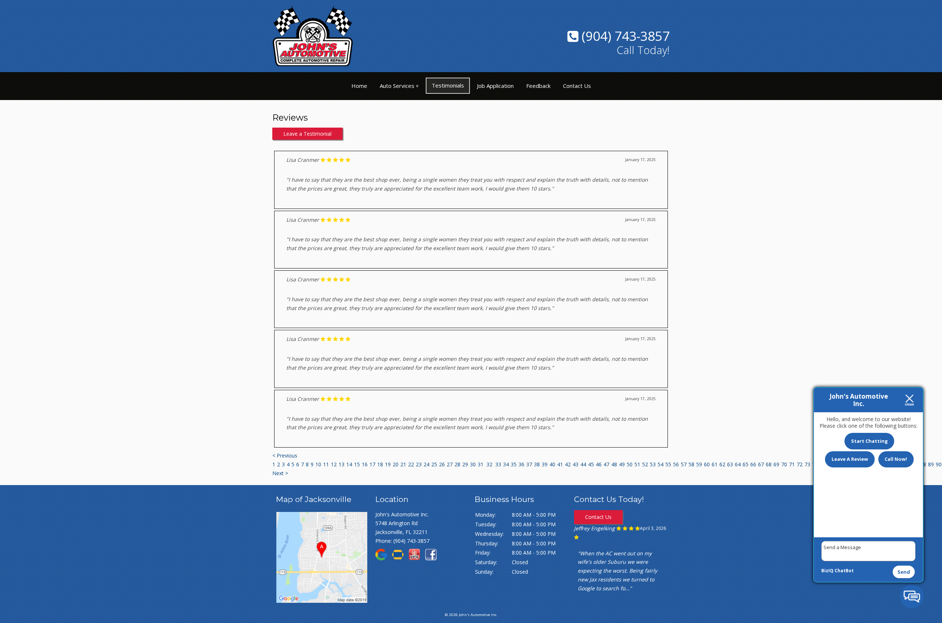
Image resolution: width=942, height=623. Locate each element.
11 (326, 464)
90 (939, 464)
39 (545, 464)
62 (722, 464)
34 (506, 464)
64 (738, 464)
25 (434, 464)
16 (365, 464)
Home (359, 85)
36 (521, 464)
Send (903, 572)
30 (473, 464)
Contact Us (577, 85)
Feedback (538, 85)
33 (498, 464)
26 (442, 464)
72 (800, 464)
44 (583, 464)
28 (457, 464)
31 (481, 464)
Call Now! (896, 459)
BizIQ (827, 570)
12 (334, 464)
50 (630, 464)
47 (606, 464)
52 (645, 464)
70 (784, 464)
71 (792, 464)
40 (552, 464)
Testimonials (448, 85)
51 (637, 464)
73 (807, 464)
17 (372, 464)
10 (318, 464)
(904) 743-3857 (624, 35)
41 (560, 464)
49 (622, 464)
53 (653, 464)
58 (691, 464)
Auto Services (397, 85)
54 (660, 464)
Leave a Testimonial (307, 133)
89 (931, 464)
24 (426, 464)
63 (730, 464)
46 (599, 464)
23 (419, 464)
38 (537, 464)
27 (450, 464)
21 (403, 464)
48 (614, 464)
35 (514, 464)
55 (668, 464)
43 (575, 464)
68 (769, 464)
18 (380, 464)
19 (388, 464)
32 (489, 464)
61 (715, 464)
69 (776, 464)
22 (411, 464)
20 (396, 464)
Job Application (495, 85)
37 (529, 464)
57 (684, 464)
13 (341, 464)
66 (753, 464)
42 (568, 464)
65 (745, 464)
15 (357, 464)
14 (349, 464)
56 (676, 464)
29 (465, 464)
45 (591, 464)
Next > (280, 473)
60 (707, 464)
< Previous (284, 455)
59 (699, 464)
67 (761, 464)
